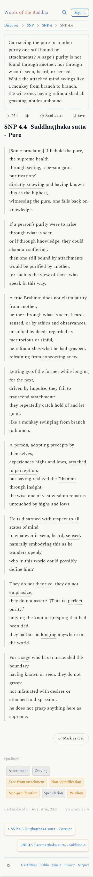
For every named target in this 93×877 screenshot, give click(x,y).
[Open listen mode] (27, 116)
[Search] (64, 12)
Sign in (80, 12)
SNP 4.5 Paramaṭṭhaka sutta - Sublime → (53, 845)
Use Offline (29, 865)
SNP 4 (47, 25)
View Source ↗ (77, 809)
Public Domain (50, 865)
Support (83, 865)
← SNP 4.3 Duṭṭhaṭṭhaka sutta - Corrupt (39, 829)
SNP (30, 25)
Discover (11, 25)
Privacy (69, 865)
